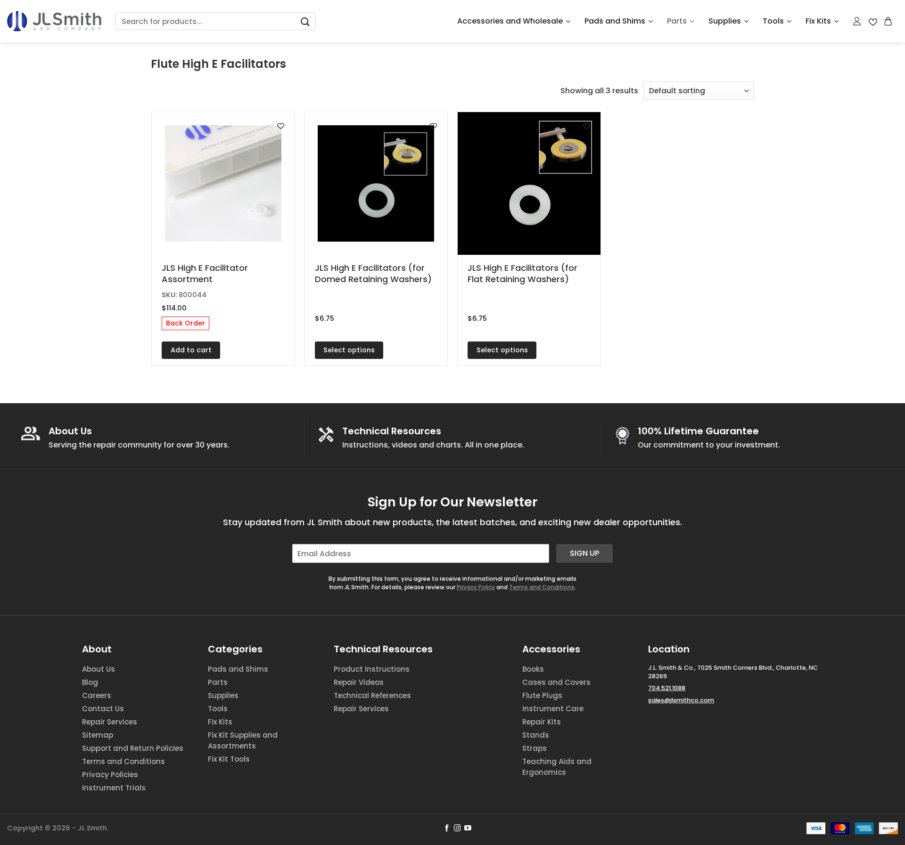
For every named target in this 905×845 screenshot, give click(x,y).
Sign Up (584, 553)
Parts (677, 21)
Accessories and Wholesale (510, 21)
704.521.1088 (666, 688)
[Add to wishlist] (280, 126)
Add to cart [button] (191, 350)
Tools (773, 21)
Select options (349, 350)
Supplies (724, 21)
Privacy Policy (476, 587)
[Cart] (888, 21)
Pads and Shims (614, 21)
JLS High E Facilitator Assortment (205, 273)
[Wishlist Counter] (873, 21)
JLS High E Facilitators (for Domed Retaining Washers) (373, 273)
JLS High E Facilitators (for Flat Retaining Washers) (522, 273)
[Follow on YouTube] (467, 828)
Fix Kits (818, 21)
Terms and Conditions (542, 587)
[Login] (857, 21)
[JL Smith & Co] (54, 21)
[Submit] (305, 21)
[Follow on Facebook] (447, 828)
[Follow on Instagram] (457, 828)
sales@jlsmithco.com (681, 700)
